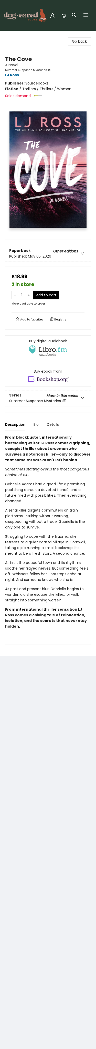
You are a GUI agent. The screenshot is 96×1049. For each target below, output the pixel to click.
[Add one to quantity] (28, 295)
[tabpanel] (48, 539)
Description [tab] (15, 424)
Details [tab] (53, 424)
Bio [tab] (36, 424)
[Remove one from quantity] (15, 295)
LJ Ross (12, 75)
